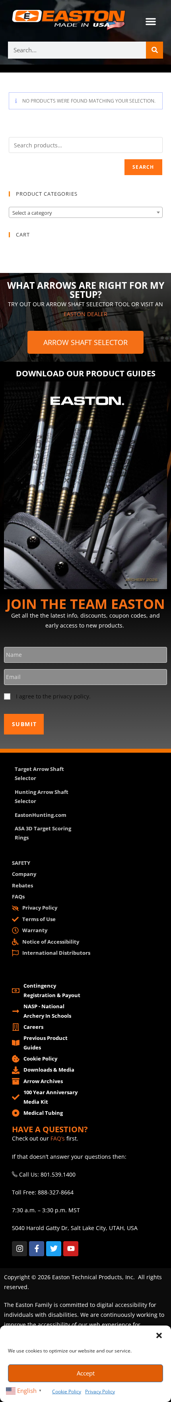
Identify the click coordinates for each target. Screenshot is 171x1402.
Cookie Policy (66, 1391)
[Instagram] (19, 1248)
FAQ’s (58, 1138)
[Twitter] (53, 1248)
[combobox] (86, 212)
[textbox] (85, 212)
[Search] (154, 50)
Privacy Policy (100, 1391)
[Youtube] (70, 1248)
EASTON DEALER (85, 314)
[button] (159, 1335)
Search (143, 167)
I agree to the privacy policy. (53, 696)
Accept (86, 1373)
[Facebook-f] (36, 1248)
